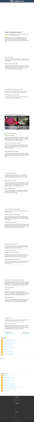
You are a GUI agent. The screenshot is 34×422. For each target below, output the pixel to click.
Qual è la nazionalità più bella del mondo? (9, 385)
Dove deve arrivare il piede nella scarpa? (9, 380)
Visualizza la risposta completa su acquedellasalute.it (19, 249)
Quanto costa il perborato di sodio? (8, 351)
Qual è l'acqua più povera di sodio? (8, 341)
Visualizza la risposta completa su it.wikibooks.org (19, 179)
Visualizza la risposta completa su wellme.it (18, 193)
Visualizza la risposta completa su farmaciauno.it (19, 302)
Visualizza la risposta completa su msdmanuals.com (19, 141)
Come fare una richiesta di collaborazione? (10, 377)
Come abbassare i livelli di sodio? (8, 354)
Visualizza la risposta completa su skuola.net (18, 286)
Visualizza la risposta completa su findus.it (18, 93)
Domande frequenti (17, 414)
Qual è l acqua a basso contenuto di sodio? (10, 339)
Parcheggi (17, 405)
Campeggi (17, 407)
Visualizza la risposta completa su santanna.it (18, 264)
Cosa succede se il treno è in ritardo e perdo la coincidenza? (12, 387)
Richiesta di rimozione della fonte (9, 62)
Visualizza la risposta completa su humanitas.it (19, 228)
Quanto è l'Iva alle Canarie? (7, 382)
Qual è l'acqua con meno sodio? (8, 344)
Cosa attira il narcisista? (7, 375)
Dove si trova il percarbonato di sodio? (9, 346)
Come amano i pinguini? (7, 390)
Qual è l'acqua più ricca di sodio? (8, 349)
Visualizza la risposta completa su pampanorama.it (19, 322)
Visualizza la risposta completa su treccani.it (18, 62)
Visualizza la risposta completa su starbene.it (18, 213)
